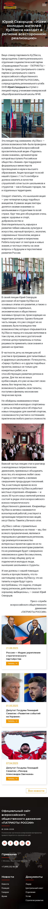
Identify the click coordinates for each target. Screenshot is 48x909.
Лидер (28, 884)
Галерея (5, 892)
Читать (11, 663)
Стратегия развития (34, 900)
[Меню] (44, 5)
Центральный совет (34, 888)
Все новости (36, 790)
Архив (4, 896)
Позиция (5, 888)
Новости (5, 884)
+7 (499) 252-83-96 (10, 867)
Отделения (30, 892)
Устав (28, 896)
